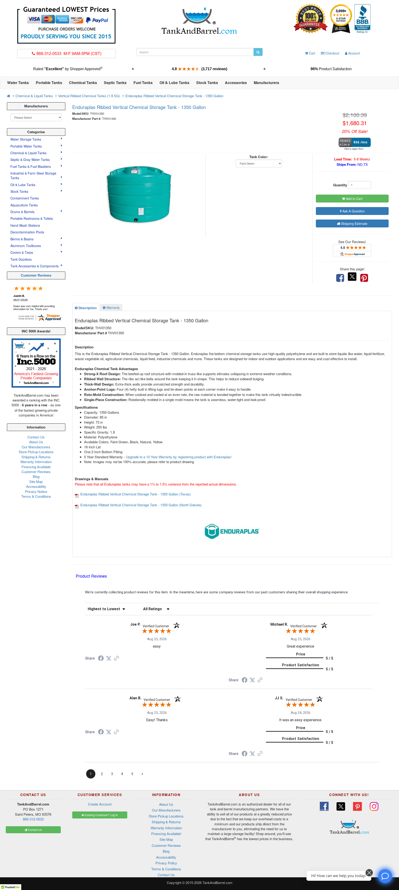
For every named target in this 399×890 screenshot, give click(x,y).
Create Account (100, 804)
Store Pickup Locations (36, 451)
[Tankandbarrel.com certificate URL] (40, 316)
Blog (36, 476)
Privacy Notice (36, 491)
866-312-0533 (33, 819)
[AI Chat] (385, 876)
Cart (311, 53)
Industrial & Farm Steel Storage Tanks (33, 175)
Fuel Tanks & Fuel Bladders (31, 166)
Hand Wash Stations (25, 225)
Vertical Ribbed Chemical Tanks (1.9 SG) (89, 95)
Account (353, 53)
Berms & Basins (22, 239)
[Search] (258, 52)
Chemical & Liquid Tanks (34, 95)
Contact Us (36, 436)
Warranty (113, 307)
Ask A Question (353, 211)
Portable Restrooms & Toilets (31, 218)
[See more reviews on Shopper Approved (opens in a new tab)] (116, 659)
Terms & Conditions (36, 496)
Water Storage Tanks (26, 139)
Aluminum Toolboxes (26, 245)
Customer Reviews (36, 275)
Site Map (36, 481)
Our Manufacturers (36, 446)
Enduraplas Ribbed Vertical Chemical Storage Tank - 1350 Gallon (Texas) (135, 494)
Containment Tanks (24, 198)
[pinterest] (364, 278)
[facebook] (340, 278)
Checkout (331, 53)
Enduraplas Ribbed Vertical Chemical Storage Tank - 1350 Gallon (174, 95)
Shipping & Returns (36, 456)
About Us (36, 441)
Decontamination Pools (27, 232)
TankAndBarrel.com (218, 882)
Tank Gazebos (21, 259)
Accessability (36, 486)
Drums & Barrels (22, 211)
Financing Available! (166, 833)
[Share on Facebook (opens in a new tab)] (101, 659)
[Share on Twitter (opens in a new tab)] (109, 658)
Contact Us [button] (34, 830)
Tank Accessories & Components (35, 266)
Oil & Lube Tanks (23, 184)
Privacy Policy (166, 862)
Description (87, 307)
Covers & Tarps (22, 252)
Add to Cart (354, 198)
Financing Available (36, 466)
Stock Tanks (19, 191)
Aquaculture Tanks (24, 205)
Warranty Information (36, 461)
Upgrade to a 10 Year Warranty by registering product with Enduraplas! (179, 456)
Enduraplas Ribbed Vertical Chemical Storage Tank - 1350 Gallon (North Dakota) (141, 504)
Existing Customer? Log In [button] (101, 815)
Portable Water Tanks (26, 146)
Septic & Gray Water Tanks (30, 159)
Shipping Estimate (353, 223)
